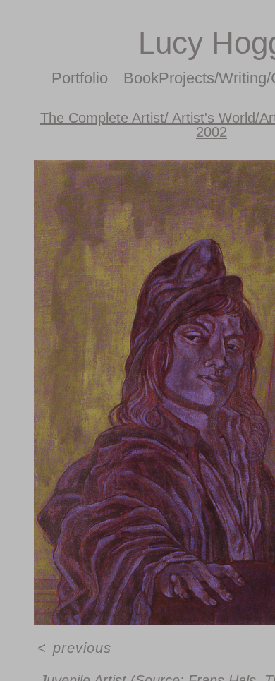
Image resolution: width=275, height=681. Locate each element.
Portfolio (212, 78)
